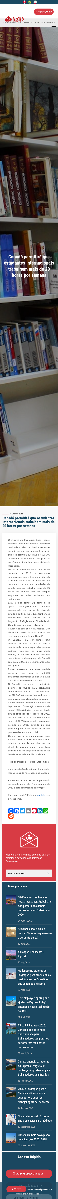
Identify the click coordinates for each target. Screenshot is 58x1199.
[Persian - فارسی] (35, 2)
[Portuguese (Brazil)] (29, 2)
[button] (29, 1174)
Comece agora (45, 12)
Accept (16, 1189)
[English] (24, 2)
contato (41, 795)
